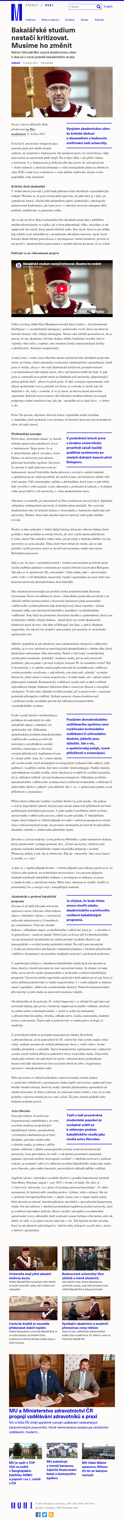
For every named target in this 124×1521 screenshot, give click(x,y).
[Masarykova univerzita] (22, 1506)
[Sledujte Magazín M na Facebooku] (38, 1514)
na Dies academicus (23, 131)
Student (70, 19)
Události (30, 19)
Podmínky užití (70, 1507)
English (108, 6)
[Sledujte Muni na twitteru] (44, 1514)
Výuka (84, 19)
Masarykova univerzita (54, 1503)
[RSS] (51, 1514)
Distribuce (50, 1507)
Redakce (40, 1507)
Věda (50, 19)
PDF (59, 1507)
